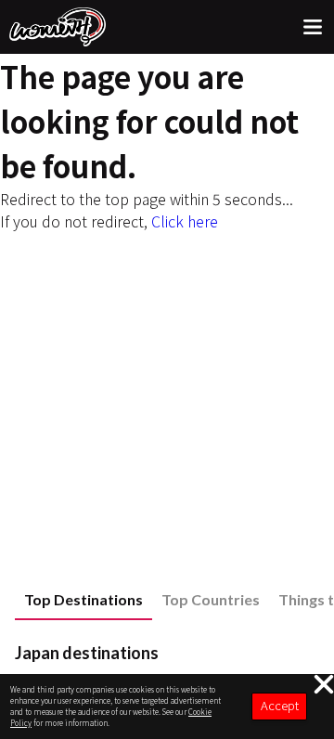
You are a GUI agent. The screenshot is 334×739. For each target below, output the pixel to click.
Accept (280, 705)
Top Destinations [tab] (83, 599)
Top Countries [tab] (210, 599)
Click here (184, 221)
